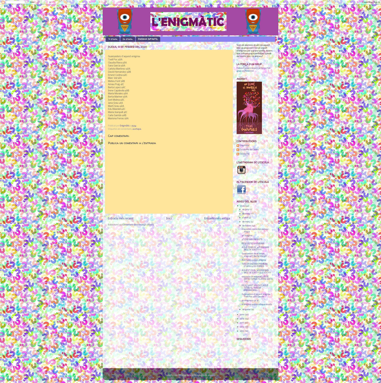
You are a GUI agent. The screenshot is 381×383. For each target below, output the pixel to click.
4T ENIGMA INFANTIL (252, 240)
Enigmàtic (244, 145)
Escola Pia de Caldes (249, 150)
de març (246, 222)
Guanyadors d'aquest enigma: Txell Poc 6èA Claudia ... (256, 295)
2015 (242, 331)
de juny (246, 210)
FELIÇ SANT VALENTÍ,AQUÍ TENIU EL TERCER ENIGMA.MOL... (255, 288)
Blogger (212, 375)
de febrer (247, 226)
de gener (246, 310)
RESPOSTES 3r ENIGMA (253, 244)
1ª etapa (112, 39)
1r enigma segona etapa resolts (257, 304)
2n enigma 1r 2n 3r (250, 301)
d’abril (245, 218)
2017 (242, 323)
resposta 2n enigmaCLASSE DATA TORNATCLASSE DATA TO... (257, 279)
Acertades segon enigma (254, 260)
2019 (242, 315)
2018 (242, 319)
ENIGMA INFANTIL (148, 39)
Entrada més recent (121, 218)
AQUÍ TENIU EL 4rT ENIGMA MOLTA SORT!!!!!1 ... (255, 248)
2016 (242, 327)
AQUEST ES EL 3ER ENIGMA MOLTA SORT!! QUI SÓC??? (256, 271)
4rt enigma (247, 236)
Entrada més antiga (217, 218)
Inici (169, 218)
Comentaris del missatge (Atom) (138, 225)
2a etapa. (128, 39)
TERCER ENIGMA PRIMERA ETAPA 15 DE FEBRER (255, 265)
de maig (246, 214)
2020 (242, 206)
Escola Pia (244, 154)
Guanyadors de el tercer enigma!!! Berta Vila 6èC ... (255, 255)
